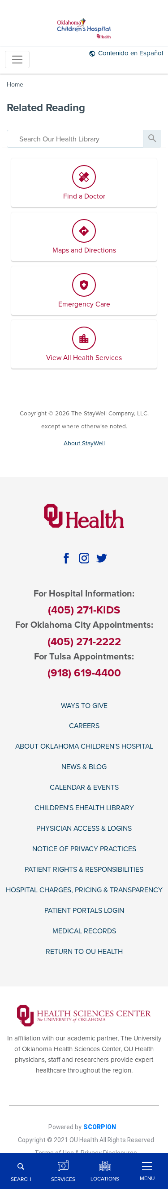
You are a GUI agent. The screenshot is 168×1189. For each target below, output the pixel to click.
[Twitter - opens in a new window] (101, 558)
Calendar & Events (84, 787)
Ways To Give (84, 706)
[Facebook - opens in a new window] (66, 558)
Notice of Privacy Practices (84, 849)
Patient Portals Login (84, 911)
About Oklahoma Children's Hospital (84, 746)
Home (15, 84)
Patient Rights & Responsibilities (84, 870)
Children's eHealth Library (84, 808)
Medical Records (84, 931)
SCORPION (99, 1127)
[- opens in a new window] (84, 1015)
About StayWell (84, 443)
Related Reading (46, 107)
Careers (84, 726)
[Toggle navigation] (17, 59)
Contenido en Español (130, 53)
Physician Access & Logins (84, 828)
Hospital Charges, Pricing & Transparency (84, 890)
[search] (75, 138)
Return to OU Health (84, 952)
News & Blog (84, 767)
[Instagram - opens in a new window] (84, 558)
